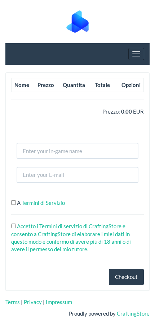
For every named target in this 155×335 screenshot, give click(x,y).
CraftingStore (133, 313)
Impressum (59, 302)
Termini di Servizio (43, 202)
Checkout (126, 277)
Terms (12, 302)
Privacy (33, 302)
